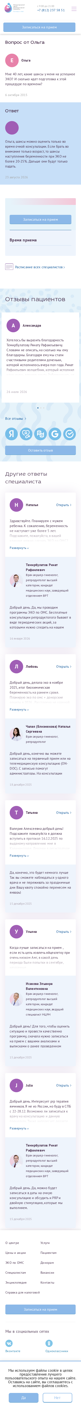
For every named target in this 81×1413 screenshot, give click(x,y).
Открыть (62, 505)
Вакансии (47, 1273)
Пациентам (48, 1253)
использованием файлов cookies (40, 1385)
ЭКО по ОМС (14, 1263)
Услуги (45, 1243)
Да (23, 1397)
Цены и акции (15, 1253)
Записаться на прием (39, 27)
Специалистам (15, 1273)
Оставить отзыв (40, 450)
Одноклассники (56, 1351)
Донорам (47, 1263)
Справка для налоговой (22, 1292)
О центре (12, 1243)
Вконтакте (12, 1351)
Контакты (47, 1282)
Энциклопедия (16, 1282)
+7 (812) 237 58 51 (51, 10)
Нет (57, 1397)
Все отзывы (14, 418)
